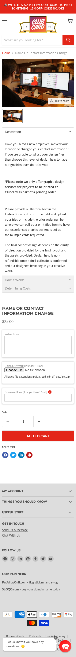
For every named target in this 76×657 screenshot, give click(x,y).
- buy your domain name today (31, 589)
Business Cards (15, 636)
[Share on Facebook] (5, 455)
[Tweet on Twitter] (13, 455)
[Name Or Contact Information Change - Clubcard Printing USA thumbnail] (12, 116)
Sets (4, 412)
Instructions (11, 334)
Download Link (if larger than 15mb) (25, 392)
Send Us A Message (15, 530)
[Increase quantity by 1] (39, 421)
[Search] (68, 40)
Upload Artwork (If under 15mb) (23, 365)
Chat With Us (11, 535)
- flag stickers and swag (30, 582)
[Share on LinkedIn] (21, 455)
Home (6, 53)
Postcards (35, 636)
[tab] (38, 131)
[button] (65, 646)
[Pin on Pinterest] (29, 455)
